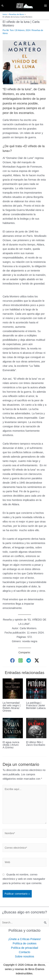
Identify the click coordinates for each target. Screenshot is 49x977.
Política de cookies (24, 943)
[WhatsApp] (20, 660)
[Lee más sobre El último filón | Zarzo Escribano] (36, 727)
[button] (2, 5)
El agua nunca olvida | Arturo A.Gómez (11, 745)
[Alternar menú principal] (45, 5)
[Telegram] (28, 660)
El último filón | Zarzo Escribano (35, 743)
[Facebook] (12, 660)
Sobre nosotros (24, 956)
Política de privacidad (24, 947)
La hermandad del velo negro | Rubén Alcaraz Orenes (11, 706)
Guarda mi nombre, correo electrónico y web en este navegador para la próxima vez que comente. (24, 879)
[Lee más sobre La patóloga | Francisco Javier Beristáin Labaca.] (36, 688)
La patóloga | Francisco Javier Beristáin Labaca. (36, 705)
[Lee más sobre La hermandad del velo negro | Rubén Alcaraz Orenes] (13, 688)
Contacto (24, 952)
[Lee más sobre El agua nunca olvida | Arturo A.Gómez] (13, 727)
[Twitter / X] (36, 660)
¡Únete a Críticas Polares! (24, 939)
